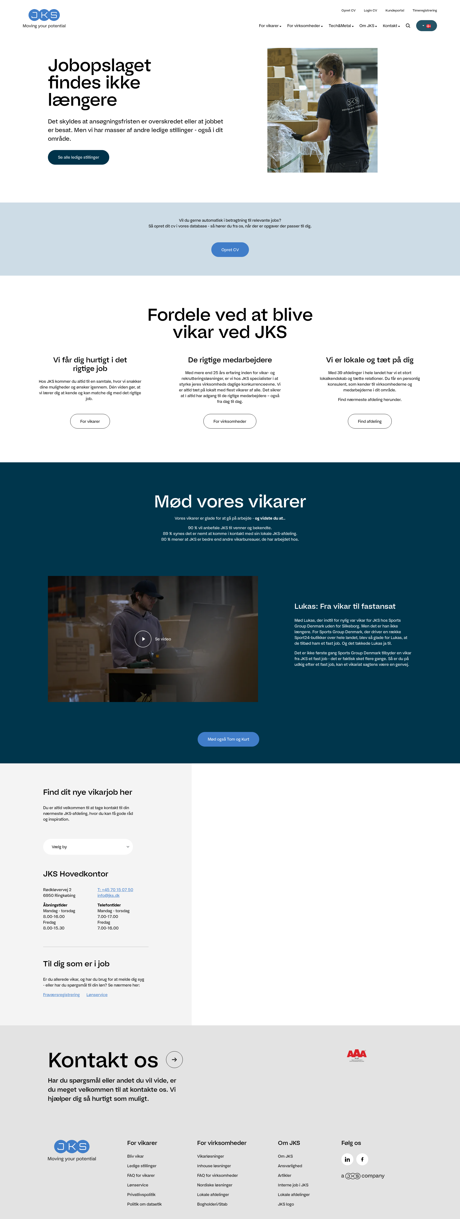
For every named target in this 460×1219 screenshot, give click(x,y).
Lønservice (97, 994)
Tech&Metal (340, 25)
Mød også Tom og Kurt (228, 739)
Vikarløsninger (210, 1156)
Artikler (284, 1175)
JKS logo (286, 1204)
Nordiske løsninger (214, 1185)
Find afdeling (370, 421)
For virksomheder (304, 25)
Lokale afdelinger (213, 1194)
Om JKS (367, 25)
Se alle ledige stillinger (78, 157)
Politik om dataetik (144, 1204)
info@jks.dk (109, 895)
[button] (426, 25)
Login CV (370, 10)
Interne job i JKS (293, 1185)
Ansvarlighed (290, 1165)
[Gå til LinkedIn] (348, 1159)
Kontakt (390, 25)
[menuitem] (270, 26)
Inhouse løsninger (214, 1165)
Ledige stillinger (141, 1165)
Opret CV (348, 10)
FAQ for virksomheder (217, 1175)
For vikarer (269, 25)
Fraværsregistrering (61, 994)
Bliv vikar (135, 1156)
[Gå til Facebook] (363, 1159)
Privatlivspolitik (141, 1194)
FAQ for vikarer (141, 1175)
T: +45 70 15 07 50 (115, 889)
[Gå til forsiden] (74, 15)
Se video (163, 639)
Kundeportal (394, 10)
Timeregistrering (425, 10)
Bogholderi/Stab (212, 1204)
